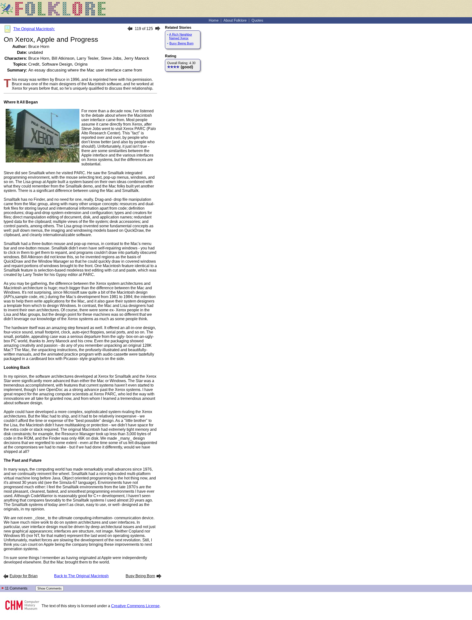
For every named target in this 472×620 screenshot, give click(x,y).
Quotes (257, 20)
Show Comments (49, 588)
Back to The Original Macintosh (81, 576)
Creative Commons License (135, 606)
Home (214, 20)
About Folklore (235, 20)
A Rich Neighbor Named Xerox (180, 36)
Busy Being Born (181, 43)
